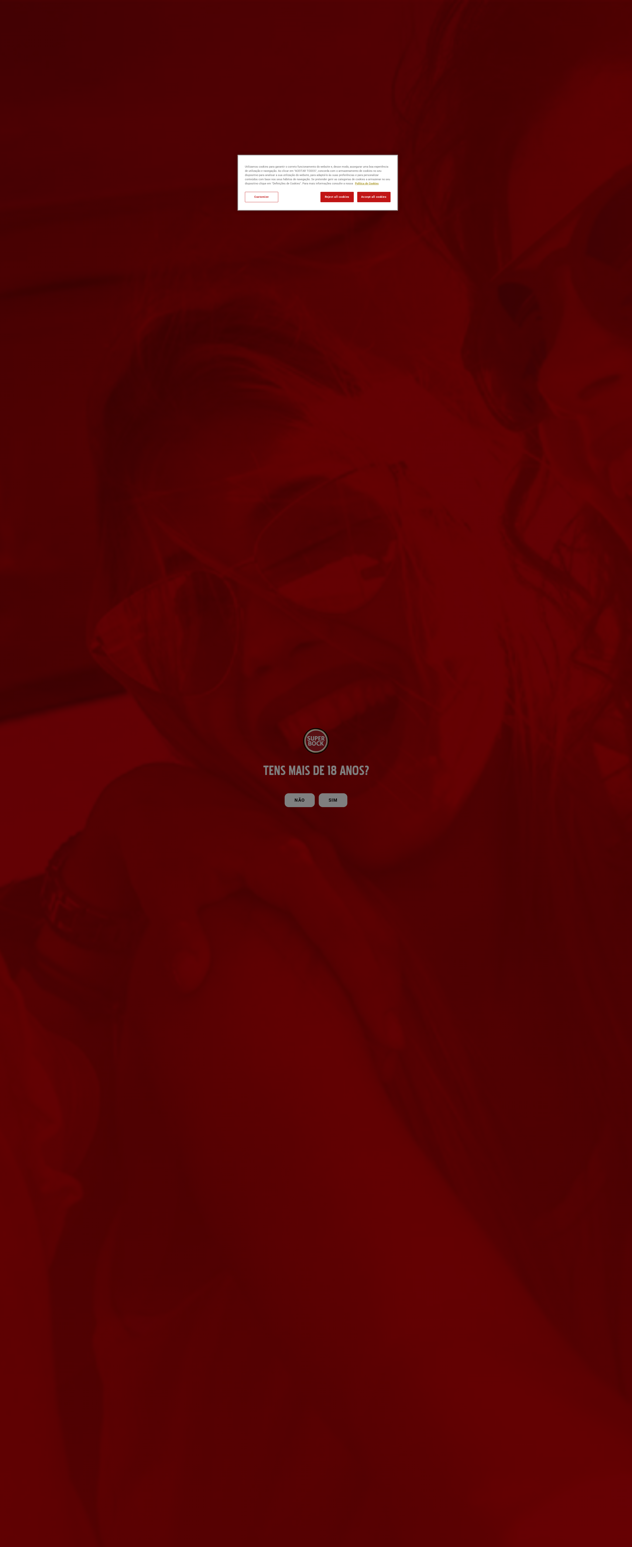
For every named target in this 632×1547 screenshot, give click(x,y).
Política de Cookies (367, 183)
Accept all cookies (373, 197)
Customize (261, 197)
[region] (317, 183)
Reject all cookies (337, 197)
